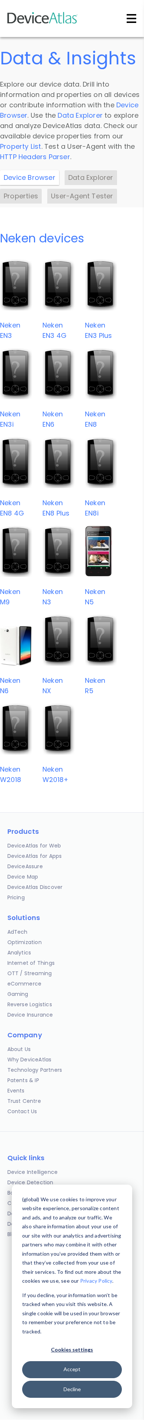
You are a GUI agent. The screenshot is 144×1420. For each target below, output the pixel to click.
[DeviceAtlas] (42, 22)
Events (16, 1090)
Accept (72, 1369)
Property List (20, 146)
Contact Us (22, 1111)
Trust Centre (24, 1101)
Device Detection (30, 1182)
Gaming (17, 994)
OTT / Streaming (29, 973)
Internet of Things (31, 963)
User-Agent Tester (82, 196)
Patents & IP (23, 1080)
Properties (21, 196)
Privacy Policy (96, 1281)
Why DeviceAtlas (29, 1059)
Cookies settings (72, 1349)
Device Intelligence (32, 1172)
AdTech (17, 932)
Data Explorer (80, 115)
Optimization (24, 942)
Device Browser (29, 177)
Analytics (19, 952)
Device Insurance (30, 1014)
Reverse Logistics (29, 1004)
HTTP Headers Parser (35, 156)
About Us (19, 1049)
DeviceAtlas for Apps (34, 856)
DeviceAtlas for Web (34, 845)
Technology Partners (34, 1070)
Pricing (16, 897)
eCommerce (24, 983)
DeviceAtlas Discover (35, 887)
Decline (72, 1389)
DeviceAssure (25, 866)
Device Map (22, 876)
